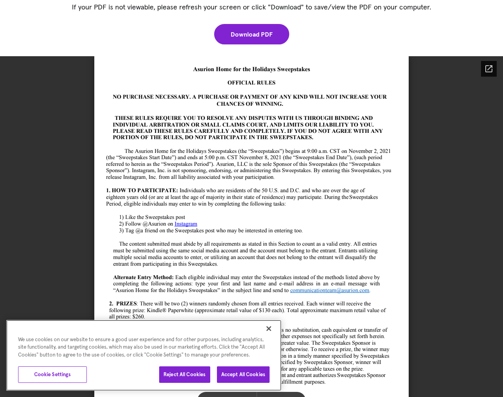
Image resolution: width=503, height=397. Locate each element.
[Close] (268, 328)
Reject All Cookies (184, 374)
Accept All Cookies (243, 374)
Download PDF (252, 34)
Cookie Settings (52, 374)
